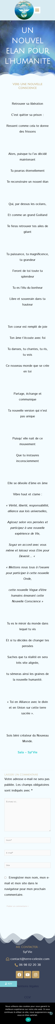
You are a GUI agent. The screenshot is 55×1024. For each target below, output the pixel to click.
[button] (37, 10)
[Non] (51, 1013)
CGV (27, 997)
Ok (28, 1019)
